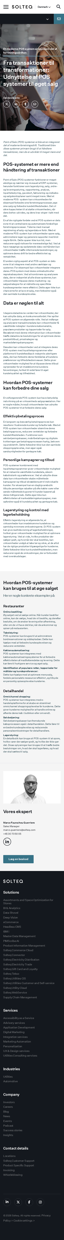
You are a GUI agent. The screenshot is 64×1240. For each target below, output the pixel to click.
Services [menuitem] (10, 1010)
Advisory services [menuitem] (14, 1022)
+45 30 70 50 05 (12, 833)
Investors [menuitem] (9, 1102)
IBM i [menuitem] (6, 931)
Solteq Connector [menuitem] (14, 955)
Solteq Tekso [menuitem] (11, 973)
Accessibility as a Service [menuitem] (18, 1018)
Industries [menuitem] (11, 1069)
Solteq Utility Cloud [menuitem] (15, 988)
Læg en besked (18, 859)
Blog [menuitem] (6, 1111)
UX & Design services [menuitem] (16, 1051)
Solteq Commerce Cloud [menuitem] (18, 950)
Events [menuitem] (7, 1121)
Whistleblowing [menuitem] (13, 1174)
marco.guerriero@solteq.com (19, 829)
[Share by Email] (34, 104)
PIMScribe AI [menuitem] (11, 941)
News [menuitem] (6, 1116)
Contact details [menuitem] (15, 1148)
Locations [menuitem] (9, 1156)
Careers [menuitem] (8, 1106)
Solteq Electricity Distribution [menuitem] (21, 959)
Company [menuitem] (11, 1094)
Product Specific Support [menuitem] (18, 1165)
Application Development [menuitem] (19, 1027)
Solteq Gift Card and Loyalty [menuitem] (20, 969)
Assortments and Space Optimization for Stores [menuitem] (28, 901)
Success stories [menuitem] (12, 1130)
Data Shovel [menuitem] (10, 912)
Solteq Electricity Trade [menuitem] (17, 964)
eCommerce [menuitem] (11, 922)
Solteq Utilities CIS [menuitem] (14, 978)
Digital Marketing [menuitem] (14, 1032)
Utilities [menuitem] (8, 1076)
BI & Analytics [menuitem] (11, 908)
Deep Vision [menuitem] (10, 917)
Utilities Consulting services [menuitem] (20, 1055)
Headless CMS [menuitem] (12, 926)
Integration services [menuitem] (15, 1037)
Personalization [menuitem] (12, 1046)
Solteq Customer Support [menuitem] (18, 1160)
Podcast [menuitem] (8, 1125)
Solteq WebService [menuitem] (15, 992)
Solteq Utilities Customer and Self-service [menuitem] (28, 983)
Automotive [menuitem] (10, 1081)
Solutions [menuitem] (11, 892)
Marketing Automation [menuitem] (17, 1041)
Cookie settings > (24, 1220)
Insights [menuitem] (8, 1135)
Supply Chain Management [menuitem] (20, 997)
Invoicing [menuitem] (9, 1170)
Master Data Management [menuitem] (19, 936)
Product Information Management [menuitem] (24, 945)
